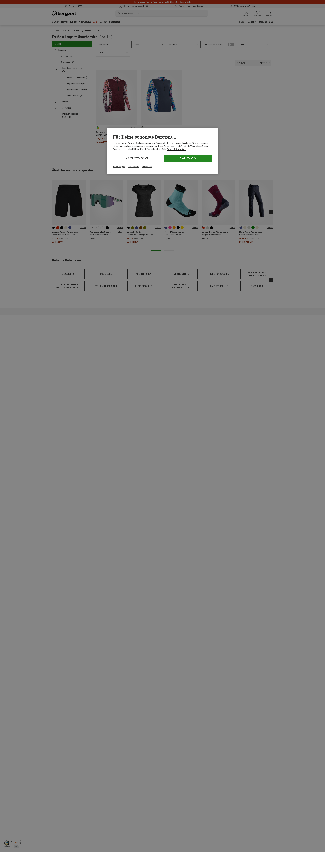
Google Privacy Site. (176, 149)
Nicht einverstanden (137, 158)
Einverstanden (188, 158)
